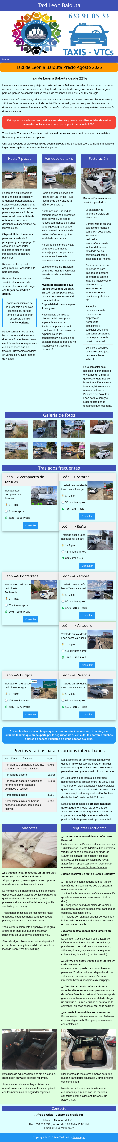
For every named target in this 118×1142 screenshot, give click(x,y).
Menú (5, 59)
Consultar (30, 525)
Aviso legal (79, 1137)
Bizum (25, 322)
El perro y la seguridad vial (34, 934)
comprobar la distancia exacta (90, 867)
